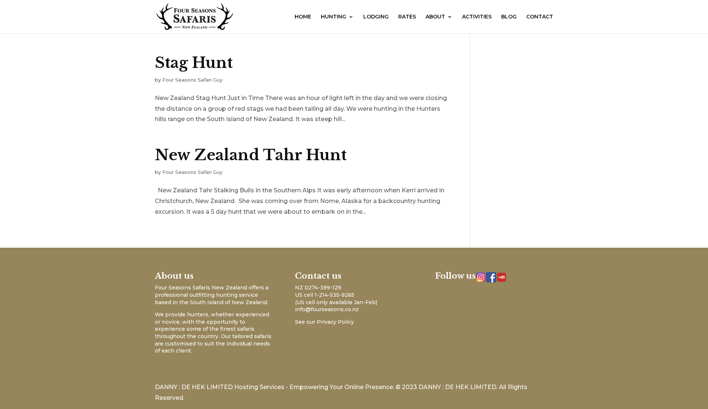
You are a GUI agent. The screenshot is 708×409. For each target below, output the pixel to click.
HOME (303, 17)
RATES (407, 17)
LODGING (376, 17)
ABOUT (435, 17)
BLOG (509, 17)
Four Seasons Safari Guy (192, 80)
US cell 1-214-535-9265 (324, 295)
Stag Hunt (194, 63)
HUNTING (333, 17)
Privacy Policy (335, 322)
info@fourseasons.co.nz (327, 309)
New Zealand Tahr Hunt (251, 155)
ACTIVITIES (477, 17)
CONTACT (539, 17)
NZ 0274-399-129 (318, 287)
